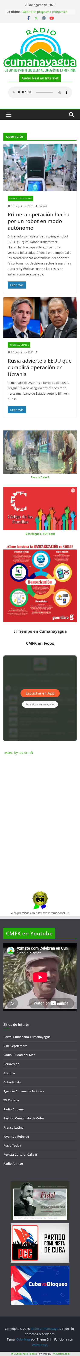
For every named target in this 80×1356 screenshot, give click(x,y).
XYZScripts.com (61, 1353)
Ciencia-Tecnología (20, 198)
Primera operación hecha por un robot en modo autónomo (39, 221)
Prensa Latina (13, 1127)
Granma (9, 1073)
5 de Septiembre (15, 1046)
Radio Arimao (13, 1163)
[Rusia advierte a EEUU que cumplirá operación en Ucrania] (40, 317)
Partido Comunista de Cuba (23, 1118)
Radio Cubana (13, 1109)
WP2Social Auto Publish (24, 1353)
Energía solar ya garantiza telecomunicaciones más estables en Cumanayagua (46, 12)
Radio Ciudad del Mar (19, 1055)
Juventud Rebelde (16, 1136)
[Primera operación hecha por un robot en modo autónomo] (40, 167)
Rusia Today (12, 1145)
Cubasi (43, 206)
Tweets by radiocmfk (18, 753)
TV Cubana (11, 1100)
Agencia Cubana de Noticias (23, 1091)
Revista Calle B (40, 477)
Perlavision (11, 1064)
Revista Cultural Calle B (20, 1154)
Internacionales (19, 344)
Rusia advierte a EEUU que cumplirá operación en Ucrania (40, 367)
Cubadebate (12, 1082)
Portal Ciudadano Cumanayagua (27, 1037)
